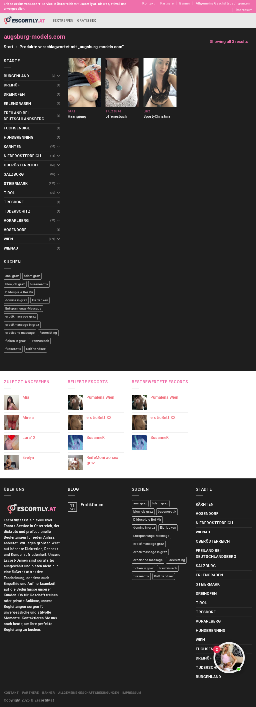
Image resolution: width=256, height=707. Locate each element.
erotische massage (20, 333)
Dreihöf (12, 85)
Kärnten (13, 146)
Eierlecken (40, 300)
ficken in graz (15, 341)
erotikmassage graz (20, 316)
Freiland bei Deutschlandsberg (24, 116)
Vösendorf (15, 230)
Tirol (9, 193)
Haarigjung (77, 116)
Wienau (11, 248)
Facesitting (48, 333)
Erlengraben (17, 103)
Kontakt (148, 3)
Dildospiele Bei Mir (19, 292)
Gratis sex (86, 20)
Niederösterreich (22, 156)
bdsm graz (32, 276)
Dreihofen (14, 94)
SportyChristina (157, 116)
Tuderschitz (17, 211)
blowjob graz (15, 284)
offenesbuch (116, 116)
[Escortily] (24, 20)
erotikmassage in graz (22, 325)
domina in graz (16, 300)
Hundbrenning (19, 137)
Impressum (244, 10)
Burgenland (16, 76)
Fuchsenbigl (17, 128)
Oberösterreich (21, 165)
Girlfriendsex (36, 349)
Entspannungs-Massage (23, 308)
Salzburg (14, 174)
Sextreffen (63, 20)
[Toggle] (58, 76)
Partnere (167, 3)
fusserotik (13, 349)
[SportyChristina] (160, 82)
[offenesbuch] (122, 82)
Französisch (39, 341)
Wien (8, 239)
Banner (184, 3)
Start (9, 46)
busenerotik (39, 284)
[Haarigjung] (84, 82)
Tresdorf (14, 202)
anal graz (12, 276)
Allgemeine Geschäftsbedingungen (223, 3)
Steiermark (16, 183)
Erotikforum (92, 504)
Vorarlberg (16, 220)
